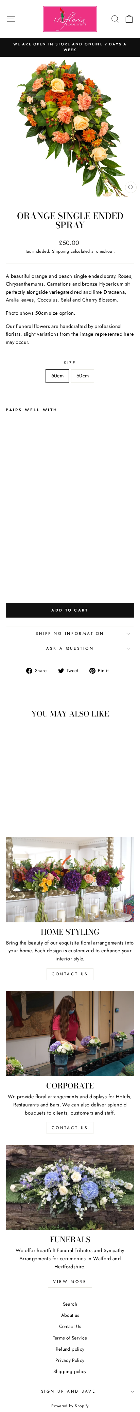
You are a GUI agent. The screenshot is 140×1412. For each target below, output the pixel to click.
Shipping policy (70, 1371)
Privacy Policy (69, 1360)
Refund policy (70, 1349)
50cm (57, 375)
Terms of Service (70, 1337)
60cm (82, 375)
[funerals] (70, 1187)
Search (70, 1304)
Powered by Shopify (70, 1406)
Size (70, 363)
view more (70, 1282)
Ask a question (70, 648)
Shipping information (70, 633)
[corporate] (70, 1034)
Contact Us (70, 1326)
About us (70, 1315)
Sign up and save (68, 1391)
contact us (70, 974)
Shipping (60, 251)
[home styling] (70, 879)
